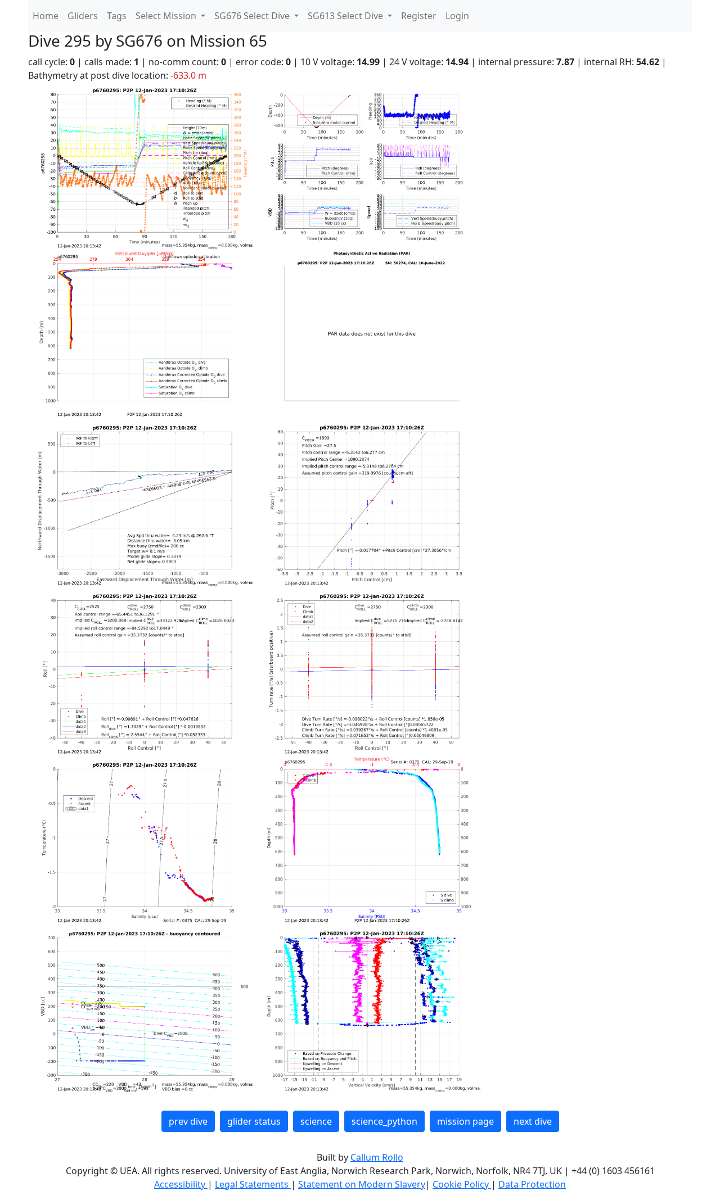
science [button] (316, 1121)
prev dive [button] (188, 1121)
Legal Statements (253, 1184)
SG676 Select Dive (253, 16)
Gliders (83, 16)
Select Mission (167, 16)
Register (418, 16)
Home (45, 16)
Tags (117, 16)
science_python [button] (384, 1121)
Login (457, 16)
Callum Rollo (376, 1157)
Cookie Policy (462, 1184)
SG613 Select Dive (346, 16)
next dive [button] (533, 1121)
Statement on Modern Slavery (361, 1184)
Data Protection (532, 1184)
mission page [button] (465, 1121)
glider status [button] (254, 1121)
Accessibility (181, 1184)
